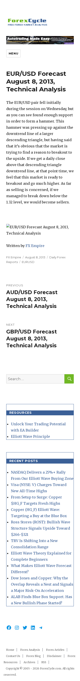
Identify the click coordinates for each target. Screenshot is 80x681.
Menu (13, 53)
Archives (29, 662)
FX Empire (35, 245)
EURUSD (28, 262)
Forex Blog (33, 656)
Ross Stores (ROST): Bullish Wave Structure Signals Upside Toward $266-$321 (40, 528)
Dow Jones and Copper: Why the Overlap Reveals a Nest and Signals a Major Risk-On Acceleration (42, 584)
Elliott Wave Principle (30, 436)
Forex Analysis (30, 649)
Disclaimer (54, 656)
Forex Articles (55, 649)
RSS (43, 662)
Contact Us (13, 656)
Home (10, 649)
